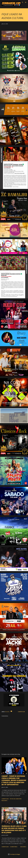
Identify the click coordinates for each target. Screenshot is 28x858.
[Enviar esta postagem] (11, 711)
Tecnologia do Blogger (15, 854)
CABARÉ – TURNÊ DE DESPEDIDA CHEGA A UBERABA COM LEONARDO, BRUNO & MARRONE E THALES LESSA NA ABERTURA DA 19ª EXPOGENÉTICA (14, 780)
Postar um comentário (16, 798)
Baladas (7, 711)
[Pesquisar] (22, 2)
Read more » (5, 800)
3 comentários (13, 846)
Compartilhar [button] (21, 711)
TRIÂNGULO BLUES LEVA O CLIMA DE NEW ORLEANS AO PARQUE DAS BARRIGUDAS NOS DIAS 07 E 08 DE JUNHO (14, 829)
